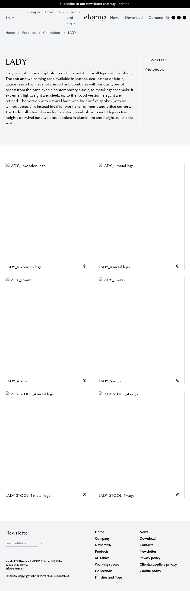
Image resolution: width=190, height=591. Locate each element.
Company (35, 12)
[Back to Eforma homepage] (95, 17)
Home (10, 33)
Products (29, 33)
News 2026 (103, 545)
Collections (51, 33)
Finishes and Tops (73, 17)
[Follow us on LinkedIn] (184, 17)
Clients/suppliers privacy (158, 564)
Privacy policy (150, 558)
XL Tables (102, 558)
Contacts (156, 17)
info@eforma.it (15, 568)
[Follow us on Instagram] (173, 17)
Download (134, 17)
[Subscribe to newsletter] (41, 543)
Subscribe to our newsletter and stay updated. (95, 4)
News (114, 17)
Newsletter (148, 551)
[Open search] (168, 17)
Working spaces (107, 564)
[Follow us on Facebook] (179, 17)
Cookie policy (150, 571)
